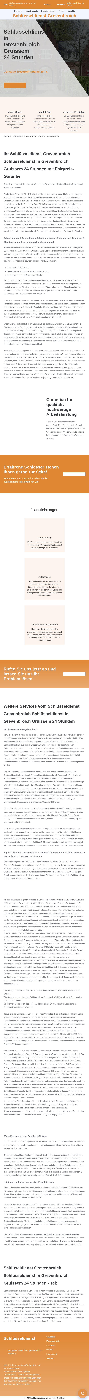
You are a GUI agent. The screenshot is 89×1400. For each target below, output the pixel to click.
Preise (61, 11)
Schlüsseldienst (19, 1338)
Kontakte (71, 11)
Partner (49, 1350)
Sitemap (50, 1358)
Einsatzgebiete (31, 11)
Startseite (18, 11)
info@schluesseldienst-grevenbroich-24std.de (22, 4)
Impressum (51, 1354)
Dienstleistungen (48, 11)
